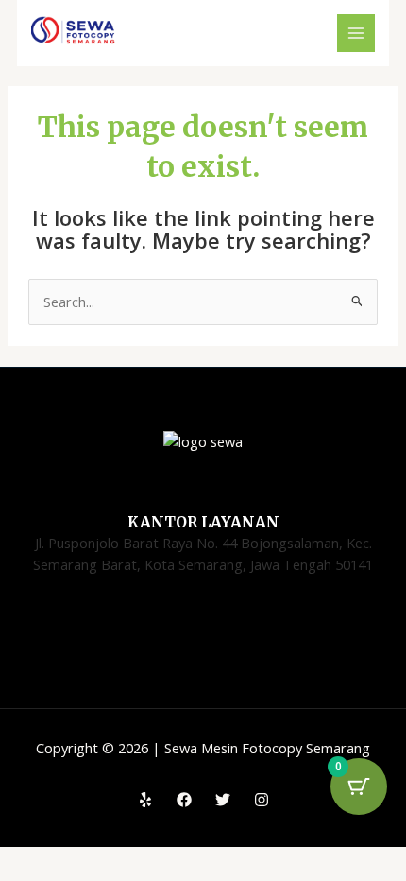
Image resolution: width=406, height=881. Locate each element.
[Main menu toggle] (356, 33)
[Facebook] (184, 799)
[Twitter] (222, 799)
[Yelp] (145, 799)
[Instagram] (261, 799)
